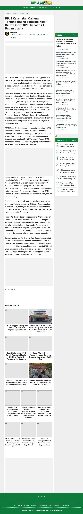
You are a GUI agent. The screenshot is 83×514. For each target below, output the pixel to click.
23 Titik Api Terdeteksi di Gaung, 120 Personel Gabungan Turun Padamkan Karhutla (65, 100)
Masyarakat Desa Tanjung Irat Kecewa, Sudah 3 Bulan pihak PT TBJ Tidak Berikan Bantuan (28, 413)
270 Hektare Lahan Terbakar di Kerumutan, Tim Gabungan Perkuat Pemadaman (68, 191)
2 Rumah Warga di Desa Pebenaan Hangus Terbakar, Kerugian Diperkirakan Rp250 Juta (40, 356)
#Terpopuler (34, 8)
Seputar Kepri (24, 13)
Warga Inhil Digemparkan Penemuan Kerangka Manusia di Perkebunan (12, 412)
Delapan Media (57, 510)
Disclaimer (57, 505)
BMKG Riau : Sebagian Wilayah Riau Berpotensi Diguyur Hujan (44, 442)
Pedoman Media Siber (45, 505)
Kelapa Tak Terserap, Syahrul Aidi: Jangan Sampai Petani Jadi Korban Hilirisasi (66, 83)
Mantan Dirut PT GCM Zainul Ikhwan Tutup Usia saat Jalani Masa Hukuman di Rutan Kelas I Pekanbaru (40, 329)
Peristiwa (15, 13)
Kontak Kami (65, 505)
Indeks (58, 8)
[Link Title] (34, 499)
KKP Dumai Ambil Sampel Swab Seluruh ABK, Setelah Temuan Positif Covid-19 (44, 412)
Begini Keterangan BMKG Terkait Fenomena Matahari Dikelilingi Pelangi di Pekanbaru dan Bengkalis (16, 356)
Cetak (13, 38)
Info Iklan (33, 505)
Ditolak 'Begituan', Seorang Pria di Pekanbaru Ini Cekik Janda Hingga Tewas (40, 382)
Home (7, 13)
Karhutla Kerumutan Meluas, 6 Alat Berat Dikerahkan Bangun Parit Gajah (68, 145)
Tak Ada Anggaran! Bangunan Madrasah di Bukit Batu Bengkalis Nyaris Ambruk (16, 328)
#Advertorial (43, 8)
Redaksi (26, 505)
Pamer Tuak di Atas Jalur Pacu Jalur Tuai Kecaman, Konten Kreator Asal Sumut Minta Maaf (66, 126)
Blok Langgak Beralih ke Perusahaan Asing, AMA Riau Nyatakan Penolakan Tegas (64, 117)
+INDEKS (73, 35)
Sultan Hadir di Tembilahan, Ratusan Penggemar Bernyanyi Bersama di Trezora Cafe (66, 63)
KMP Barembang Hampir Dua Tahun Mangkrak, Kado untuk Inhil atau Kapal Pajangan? (66, 54)
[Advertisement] (29, 60)
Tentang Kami (18, 505)
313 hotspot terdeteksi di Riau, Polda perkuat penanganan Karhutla (67, 171)
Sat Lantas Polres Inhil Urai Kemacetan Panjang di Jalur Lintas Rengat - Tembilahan (16, 382)
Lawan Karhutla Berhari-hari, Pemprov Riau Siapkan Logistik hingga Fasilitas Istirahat (65, 92)
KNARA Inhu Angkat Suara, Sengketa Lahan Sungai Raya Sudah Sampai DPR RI (12, 443)
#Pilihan (25, 8)
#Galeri (52, 8)
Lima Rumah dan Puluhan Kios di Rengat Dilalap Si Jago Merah (28, 442)
